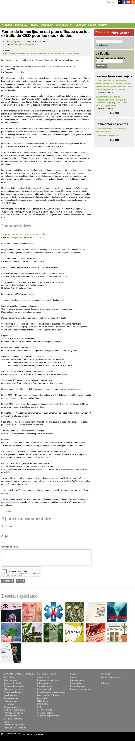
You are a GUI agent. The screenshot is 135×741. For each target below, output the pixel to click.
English (110, 2)
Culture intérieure (13, 715)
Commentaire (10, 546)
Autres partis (43, 677)
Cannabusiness (11, 697)
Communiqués (77, 680)
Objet (4, 536)
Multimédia (47, 24)
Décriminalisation (45, 689)
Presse (34, 24)
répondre (7, 510)
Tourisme (9, 703)
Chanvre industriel (12, 706)
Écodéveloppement (13, 718)
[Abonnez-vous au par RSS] (133, 3)
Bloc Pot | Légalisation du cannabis (25, 13)
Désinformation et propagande (51, 691)
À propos (7, 24)
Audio (73, 677)
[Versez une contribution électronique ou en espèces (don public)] (102, 31)
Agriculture (9, 677)
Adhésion (105, 683)
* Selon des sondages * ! (106, 135)
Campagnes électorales (48, 680)
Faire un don (120, 32)
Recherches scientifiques (22, 44)
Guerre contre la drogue (48, 695)
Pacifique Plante (44, 709)
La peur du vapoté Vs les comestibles (25, 234)
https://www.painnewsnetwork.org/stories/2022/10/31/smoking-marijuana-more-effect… (43, 53)
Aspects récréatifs (12, 683)
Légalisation (42, 697)
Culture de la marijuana (14, 709)
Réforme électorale (45, 712)
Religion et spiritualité (14, 686)
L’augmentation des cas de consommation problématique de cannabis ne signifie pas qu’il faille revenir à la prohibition (111, 101)
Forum (92, 24)
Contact (103, 24)
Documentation (64, 24)
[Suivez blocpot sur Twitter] (120, 3)
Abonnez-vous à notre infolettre (110, 57)
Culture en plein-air (14, 712)
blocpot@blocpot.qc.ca (111, 677)
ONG (39, 706)
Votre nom (7, 526)
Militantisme (42, 700)
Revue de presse (77, 686)
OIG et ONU (42, 703)
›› (121, 112)
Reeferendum (76, 683)
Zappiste (17, 41)
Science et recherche (13, 689)
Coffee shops (11, 700)
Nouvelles (21, 24)
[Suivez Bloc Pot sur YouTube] (129, 3)
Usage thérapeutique (14, 724)
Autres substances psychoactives (12, 693)
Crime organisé (44, 683)
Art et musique (11, 680)
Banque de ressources (80, 689)
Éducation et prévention (48, 715)
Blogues (81, 24)
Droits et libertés (44, 686)
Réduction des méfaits (15, 727)
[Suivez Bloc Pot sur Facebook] (124, 3)
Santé (6, 721)
